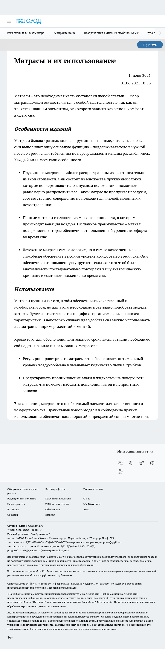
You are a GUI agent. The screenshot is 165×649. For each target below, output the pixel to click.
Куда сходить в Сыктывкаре (25, 33)
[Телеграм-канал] (141, 463)
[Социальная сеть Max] (120, 471)
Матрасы (22, 95)
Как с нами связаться (58, 498)
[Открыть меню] (9, 21)
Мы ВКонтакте (92, 504)
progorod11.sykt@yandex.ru (23, 550)
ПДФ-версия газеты (57, 504)
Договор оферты (55, 489)
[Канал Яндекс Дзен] (152, 463)
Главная (50, 514)
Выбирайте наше (64, 33)
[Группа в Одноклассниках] (130, 463)
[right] (160, 33)
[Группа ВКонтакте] (120, 463)
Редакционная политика (21, 498)
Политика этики (93, 489)
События (12, 514)
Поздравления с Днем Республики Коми (111, 33)
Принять (150, 45)
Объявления (52, 509)
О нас (86, 498)
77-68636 (42, 583)
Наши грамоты (16, 504)
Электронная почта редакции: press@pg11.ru (93, 542)
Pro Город (13, 509)
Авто (86, 509)
